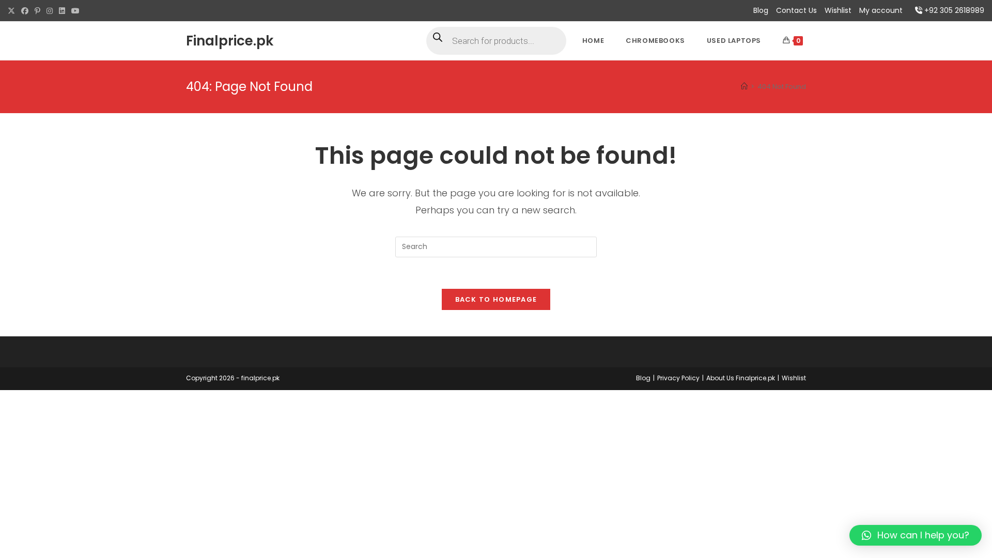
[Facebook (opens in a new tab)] (25, 11)
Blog (760, 10)
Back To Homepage (496, 299)
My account (881, 10)
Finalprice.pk (229, 41)
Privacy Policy (678, 378)
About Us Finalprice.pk (740, 378)
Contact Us (796, 10)
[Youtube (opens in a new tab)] (75, 11)
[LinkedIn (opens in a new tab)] (62, 11)
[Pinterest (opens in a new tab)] (37, 11)
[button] (915, 535)
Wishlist (838, 10)
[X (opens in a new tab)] (13, 11)
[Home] (744, 86)
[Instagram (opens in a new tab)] (49, 11)
